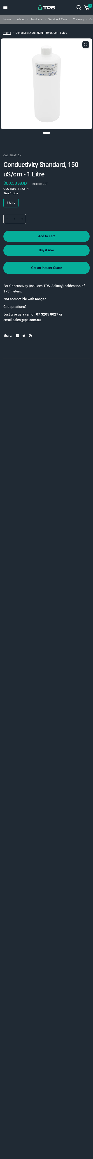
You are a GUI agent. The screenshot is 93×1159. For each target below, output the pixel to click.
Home (7, 19)
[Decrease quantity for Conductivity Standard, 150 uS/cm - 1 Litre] (7, 219)
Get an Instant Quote (46, 268)
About (21, 19)
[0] (86, 7)
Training (78, 19)
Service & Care (57, 19)
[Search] (79, 7)
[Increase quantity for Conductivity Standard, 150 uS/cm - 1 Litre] (22, 219)
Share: (7, 335)
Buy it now (46, 250)
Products (36, 19)
